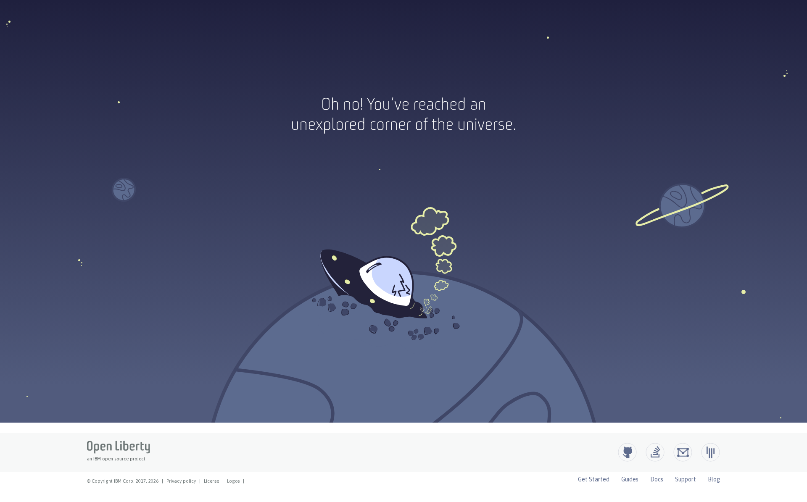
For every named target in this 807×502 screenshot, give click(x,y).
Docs (656, 479)
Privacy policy (181, 481)
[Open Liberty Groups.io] (682, 452)
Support (685, 479)
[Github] (627, 452)
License (211, 481)
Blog (714, 479)
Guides (629, 479)
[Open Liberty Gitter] (710, 452)
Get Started (593, 479)
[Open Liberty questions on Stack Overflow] (655, 452)
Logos (233, 481)
